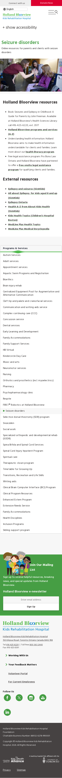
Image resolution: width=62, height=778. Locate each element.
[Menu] (53, 13)
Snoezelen (8, 423)
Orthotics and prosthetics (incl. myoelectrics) (28, 381)
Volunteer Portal (18, 674)
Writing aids (9, 481)
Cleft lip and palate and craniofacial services (27, 301)
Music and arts (11, 362)
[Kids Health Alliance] (13, 758)
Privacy (7, 770)
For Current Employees (21, 682)
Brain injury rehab (12, 286)
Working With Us (18, 656)
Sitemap (21, 770)
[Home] (17, 16)
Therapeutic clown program (18, 463)
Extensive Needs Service (16, 506)
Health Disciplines (12, 518)
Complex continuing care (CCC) (20, 313)
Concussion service (13, 319)
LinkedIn (7, 712)
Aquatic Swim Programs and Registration (26, 273)
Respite (7, 399)
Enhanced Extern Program (17, 500)
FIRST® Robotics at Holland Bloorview (24, 405)
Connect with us (17, 3)
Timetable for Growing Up (17, 469)
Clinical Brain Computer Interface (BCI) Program (29, 487)
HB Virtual (8, 350)
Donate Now (46, 3)
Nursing (7, 374)
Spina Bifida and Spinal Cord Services (23, 445)
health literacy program (40, 152)
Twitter (19, 697)
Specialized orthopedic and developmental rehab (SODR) (30, 437)
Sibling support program (16, 530)
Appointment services (15, 267)
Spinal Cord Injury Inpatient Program (23, 451)
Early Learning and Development (21, 332)
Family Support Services (16, 344)
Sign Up (31, 607)
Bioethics (8, 280)
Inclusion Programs (13, 524)
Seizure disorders (15, 411)
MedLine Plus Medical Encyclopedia (28, 229)
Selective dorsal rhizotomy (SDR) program (26, 417)
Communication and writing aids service (25, 307)
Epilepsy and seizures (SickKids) (26, 189)
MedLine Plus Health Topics (24, 225)
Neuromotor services (14, 368)
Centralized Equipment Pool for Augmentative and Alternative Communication (31, 293)
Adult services (11, 261)
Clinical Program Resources (18, 494)
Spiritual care (10, 457)
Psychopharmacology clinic (18, 393)
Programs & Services (15, 248)
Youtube (42, 697)
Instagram (31, 697)
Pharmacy (8, 387)
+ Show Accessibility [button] (20, 27)
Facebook (7, 697)
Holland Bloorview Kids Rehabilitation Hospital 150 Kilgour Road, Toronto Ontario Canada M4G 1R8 (28, 638)
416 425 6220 (12, 645)
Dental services (11, 326)
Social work (9, 429)
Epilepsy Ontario (18, 202)
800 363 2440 (36, 645)
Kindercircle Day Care (14, 356)
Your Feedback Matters (22, 665)
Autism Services (12, 255)
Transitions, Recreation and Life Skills (23, 475)
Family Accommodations (17, 338)
